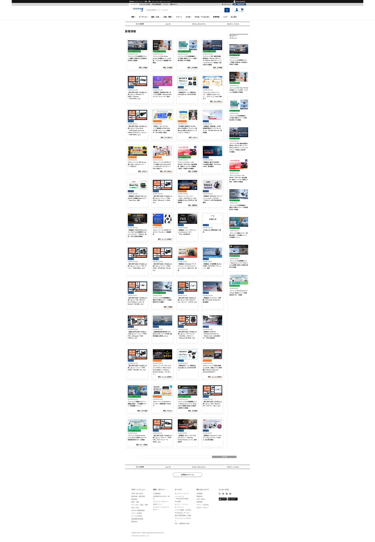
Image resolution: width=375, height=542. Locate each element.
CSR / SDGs (201, 499)
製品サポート (174, 4)
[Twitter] (223, 493)
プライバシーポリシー (160, 501)
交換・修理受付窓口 (239, 4)
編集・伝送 (155, 17)
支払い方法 (135, 507)
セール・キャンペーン (199, 24)
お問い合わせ (227, 4)
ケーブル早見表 (136, 516)
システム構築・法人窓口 (183, 510)
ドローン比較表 (136, 513)
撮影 (133, 17)
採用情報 (200, 502)
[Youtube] (226, 493)
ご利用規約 (157, 493)
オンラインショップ (181, 493)
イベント (165, 4)
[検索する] (227, 10)
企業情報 (200, 493)
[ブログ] (230, 493)
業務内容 (200, 496)
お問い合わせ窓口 (137, 493)
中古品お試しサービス (182, 513)
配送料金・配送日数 (138, 496)
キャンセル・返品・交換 (139, 505)
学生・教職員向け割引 (182, 523)
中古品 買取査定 (156, 4)
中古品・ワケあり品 (202, 17)
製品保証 (134, 499)
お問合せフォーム (187, 474)
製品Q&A (134, 521)
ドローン (179, 17)
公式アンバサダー (203, 507)
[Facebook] (219, 493)
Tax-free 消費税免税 (138, 510)
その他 (188, 17)
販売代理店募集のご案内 (183, 515)
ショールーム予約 (145, 4)
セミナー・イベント (233, 24)
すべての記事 (140, 24)
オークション (179, 507)
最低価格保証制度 (137, 519)
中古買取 (178, 501)
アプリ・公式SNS (203, 505)
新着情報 (216, 17)
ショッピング (134, 4)
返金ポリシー (157, 504)
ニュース (168, 24)
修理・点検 (135, 502)
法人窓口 (234, 17)
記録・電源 (168, 17)
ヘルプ (225, 17)
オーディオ (143, 17)
